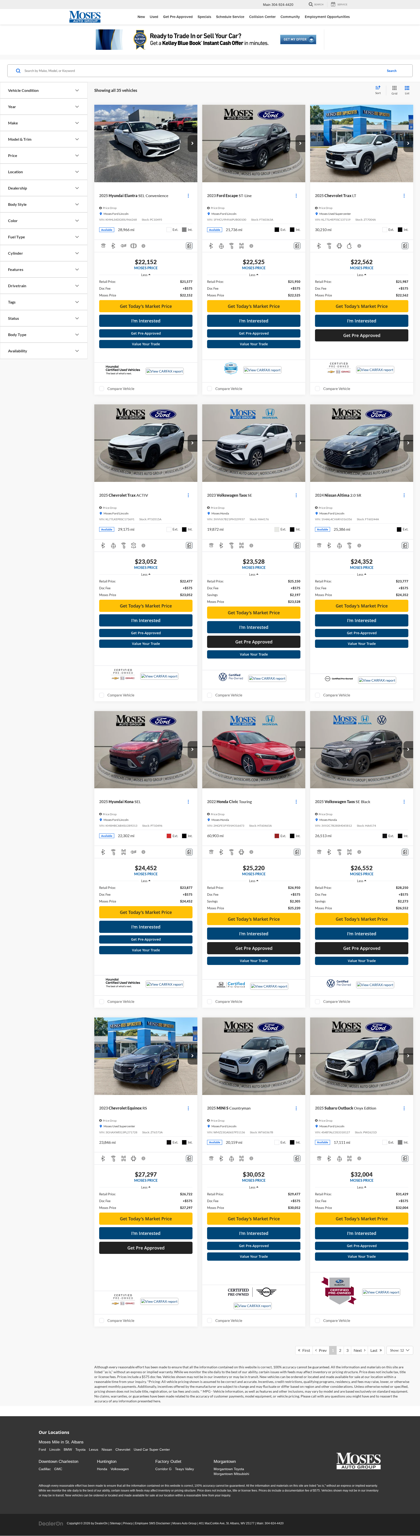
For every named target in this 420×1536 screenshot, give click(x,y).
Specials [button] (204, 16)
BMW (68, 1449)
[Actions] (188, 195)
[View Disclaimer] (144, 246)
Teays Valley (184, 1469)
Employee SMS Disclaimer (152, 1523)
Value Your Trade (146, 344)
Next (359, 1350)
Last (375, 1350)
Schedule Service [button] (230, 16)
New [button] (141, 16)
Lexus (93, 1449)
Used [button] (154, 16)
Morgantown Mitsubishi (231, 1474)
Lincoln (54, 1449)
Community (290, 16)
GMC (58, 1469)
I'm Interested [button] (145, 321)
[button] (192, 143)
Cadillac (45, 1469)
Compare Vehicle (120, 388)
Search (391, 71)
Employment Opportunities (327, 16)
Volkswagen (120, 1469)
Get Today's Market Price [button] (146, 306)
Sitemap (115, 1523)
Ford (42, 1449)
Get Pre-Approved (146, 333)
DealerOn (101, 1523)
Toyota (80, 1449)
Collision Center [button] (262, 16)
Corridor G (163, 1469)
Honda (102, 1469)
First (305, 1350)
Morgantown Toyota (229, 1469)
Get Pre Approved (361, 335)
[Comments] (189, 246)
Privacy (128, 1523)
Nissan (107, 1449)
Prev (322, 1350)
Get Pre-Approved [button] (178, 16)
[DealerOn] (51, 1523)
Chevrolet (122, 1449)
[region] (145, 288)
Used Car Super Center (152, 1449)
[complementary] (405, 1521)
